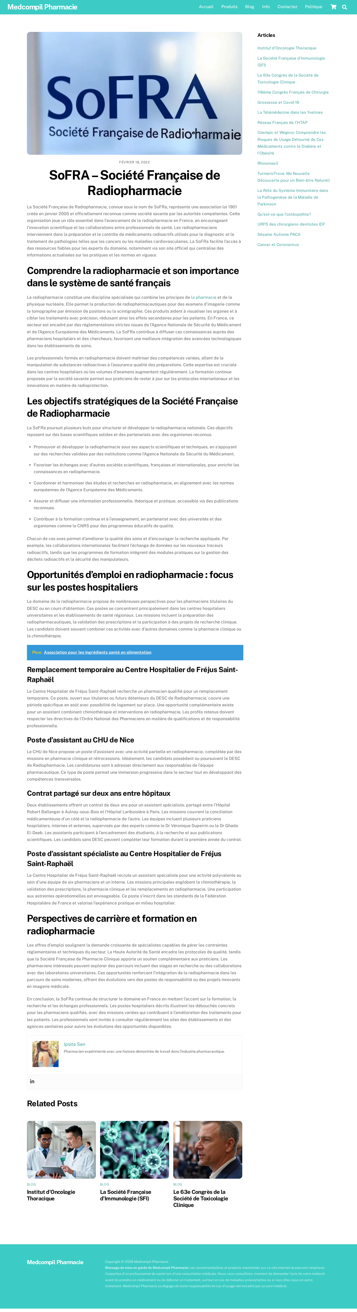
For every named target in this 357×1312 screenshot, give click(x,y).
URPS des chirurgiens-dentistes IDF (291, 224)
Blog (249, 6)
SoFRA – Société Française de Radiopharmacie (134, 182)
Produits (229, 6)
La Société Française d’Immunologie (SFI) (125, 1195)
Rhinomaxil (267, 163)
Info (266, 6)
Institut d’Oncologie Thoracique (51, 1195)
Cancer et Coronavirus (278, 244)
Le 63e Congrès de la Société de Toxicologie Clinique (200, 1198)
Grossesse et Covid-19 (278, 102)
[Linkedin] (32, 1081)
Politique (313, 6)
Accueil (206, 6)
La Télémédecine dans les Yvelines (290, 112)
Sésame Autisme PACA (279, 234)
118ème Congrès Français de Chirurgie (293, 92)
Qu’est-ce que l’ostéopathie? (284, 214)
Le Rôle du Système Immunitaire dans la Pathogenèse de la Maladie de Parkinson (292, 197)
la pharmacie (203, 297)
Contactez (287, 6)
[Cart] (333, 7)
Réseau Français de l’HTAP (282, 122)
